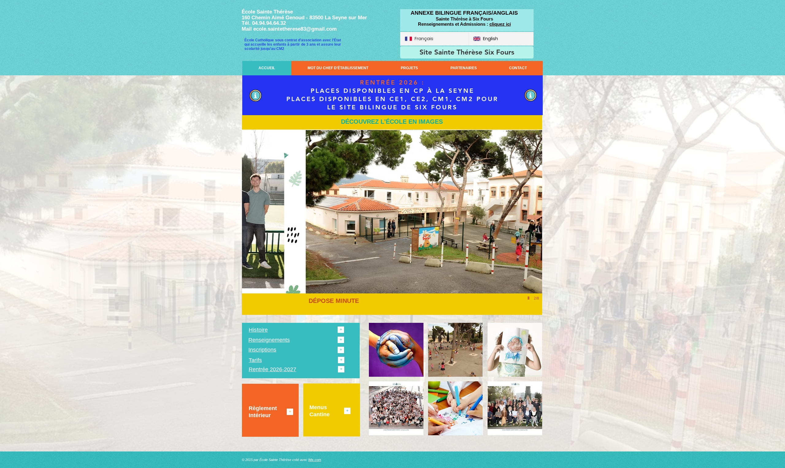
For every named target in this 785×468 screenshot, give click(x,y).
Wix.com (314, 460)
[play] (529, 298)
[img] (396, 350)
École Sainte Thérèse (267, 12)
